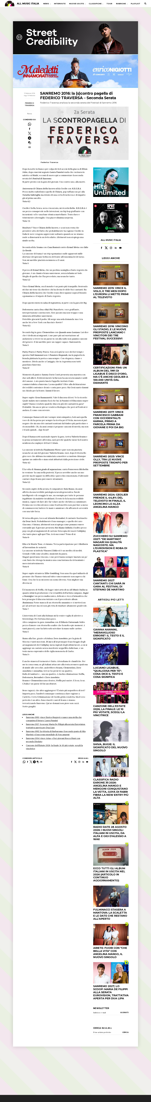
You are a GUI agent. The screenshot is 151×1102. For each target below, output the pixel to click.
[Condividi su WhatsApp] (29, 124)
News (46, 4)
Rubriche (121, 4)
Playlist (135, 4)
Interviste (59, 4)
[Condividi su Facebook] (29, 128)
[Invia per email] (29, 147)
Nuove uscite (76, 4)
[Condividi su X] (29, 133)
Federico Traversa (29, 104)
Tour (109, 4)
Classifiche (95, 4)
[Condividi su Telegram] (29, 138)
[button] (29, 142)
